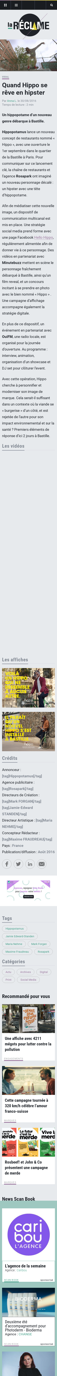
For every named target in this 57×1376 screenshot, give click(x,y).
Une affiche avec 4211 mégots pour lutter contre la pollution (28, 1044)
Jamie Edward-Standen (20, 936)
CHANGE (25, 1334)
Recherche (51, 5)
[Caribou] (28, 1234)
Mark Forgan (39, 944)
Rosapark (43, 951)
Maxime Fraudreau (17, 951)
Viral (5, 77)
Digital (44, 972)
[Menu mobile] (5, 5)
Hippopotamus (15, 928)
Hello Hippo (43, 237)
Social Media (28, 979)
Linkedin (30, 864)
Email (41, 864)
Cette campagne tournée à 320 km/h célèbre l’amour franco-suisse (26, 1106)
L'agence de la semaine (25, 1266)
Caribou (22, 1270)
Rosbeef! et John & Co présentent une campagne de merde (26, 1168)
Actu (8, 972)
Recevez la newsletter (40, 5)
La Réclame (28, 26)
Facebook (6, 864)
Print (8, 979)
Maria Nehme (14, 944)
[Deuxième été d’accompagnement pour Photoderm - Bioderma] (28, 1302)
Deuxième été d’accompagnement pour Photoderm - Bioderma (25, 1325)
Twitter (18, 864)
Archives (25, 972)
